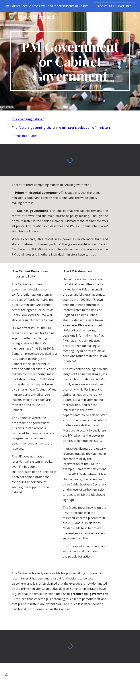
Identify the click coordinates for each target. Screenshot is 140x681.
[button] (4, 17)
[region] (70, 6)
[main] (70, 61)
